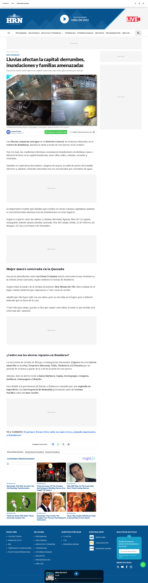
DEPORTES (99, 33)
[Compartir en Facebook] (53, 444)
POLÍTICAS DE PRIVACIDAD (19, 552)
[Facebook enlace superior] (139, 3)
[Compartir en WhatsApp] (58, 444)
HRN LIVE (126, 33)
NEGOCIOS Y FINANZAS (51, 33)
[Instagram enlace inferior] (131, 567)
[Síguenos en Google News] (68, 444)
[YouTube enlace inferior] (122, 567)
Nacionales (15, 52)
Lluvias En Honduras (52, 452)
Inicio (8, 52)
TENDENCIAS (70, 33)
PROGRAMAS (21, 33)
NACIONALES (34, 33)
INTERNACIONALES (85, 33)
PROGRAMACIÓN (113, 33)
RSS (9, 544)
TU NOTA (6, 3)
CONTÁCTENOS (14, 536)
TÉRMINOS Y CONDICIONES (19, 548)
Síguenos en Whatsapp (57, 132)
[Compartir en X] (63, 444)
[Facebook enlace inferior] (126, 567)
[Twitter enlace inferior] (118, 567)
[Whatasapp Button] (143, 564)
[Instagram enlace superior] (143, 3)
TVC (12, 3)
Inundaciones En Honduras (34, 452)
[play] (76, 573)
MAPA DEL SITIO (15, 540)
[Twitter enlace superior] (135, 3)
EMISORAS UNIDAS (23, 3)
